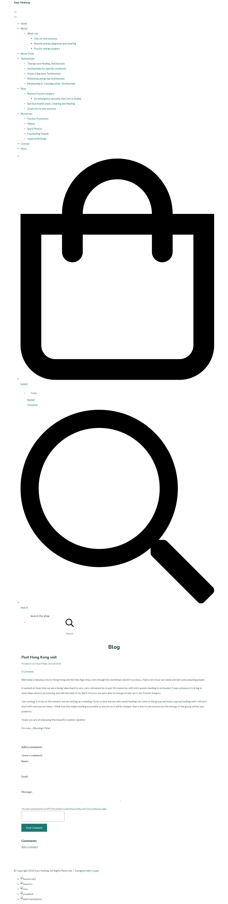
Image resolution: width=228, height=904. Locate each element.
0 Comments (27, 671)
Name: (25, 761)
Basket (31, 399)
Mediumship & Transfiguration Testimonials (51, 83)
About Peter (27, 53)
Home (24, 23)
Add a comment (29, 846)
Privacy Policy (76, 809)
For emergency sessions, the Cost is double (57, 98)
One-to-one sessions (45, 38)
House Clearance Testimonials (44, 73)
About (24, 28)
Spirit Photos (34, 128)
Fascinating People (38, 133)
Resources (26, 113)
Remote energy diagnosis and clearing (55, 43)
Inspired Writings (37, 138)
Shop (23, 88)
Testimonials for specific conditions (46, 68)
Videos (31, 123)
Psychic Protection (37, 118)
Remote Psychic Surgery (40, 93)
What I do (32, 33)
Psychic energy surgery (47, 48)
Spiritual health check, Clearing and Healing (51, 103)
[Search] (70, 622)
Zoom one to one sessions (41, 108)
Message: (27, 791)
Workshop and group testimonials (46, 78)
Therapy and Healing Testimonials (46, 63)
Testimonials (28, 58)
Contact (25, 143)
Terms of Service (93, 809)
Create (95, 870)
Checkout (32, 404)
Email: (24, 776)
